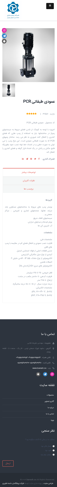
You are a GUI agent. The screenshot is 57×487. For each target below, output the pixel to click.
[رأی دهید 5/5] (27, 114)
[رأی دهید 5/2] (33, 114)
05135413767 (35, 362)
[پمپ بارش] (13, 10)
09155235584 (34, 357)
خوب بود (48, 450)
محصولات (50, 395)
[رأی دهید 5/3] (31, 114)
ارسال (8, 463)
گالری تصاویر (49, 401)
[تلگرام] (4, 36)
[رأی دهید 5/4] (29, 114)
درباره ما (51, 407)
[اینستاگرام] (4, 30)
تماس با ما (50, 413)
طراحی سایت (48, 483)
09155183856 (22, 357)
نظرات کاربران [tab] (29, 181)
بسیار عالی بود (46, 446)
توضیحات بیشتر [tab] (29, 172)
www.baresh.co (39, 368)
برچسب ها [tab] (28, 189)
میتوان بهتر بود (46, 454)
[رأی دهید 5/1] (36, 114)
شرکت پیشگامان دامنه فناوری (13, 483)
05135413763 (23, 362)
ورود (52, 420)
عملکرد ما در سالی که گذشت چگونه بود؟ (40, 439)
